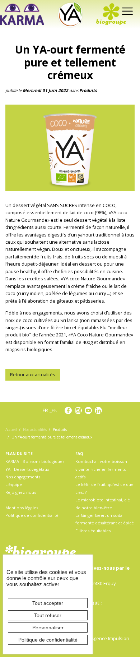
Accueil (11, 429)
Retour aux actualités (32, 374)
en (54, 410)
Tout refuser (47, 615)
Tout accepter (47, 603)
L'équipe (13, 484)
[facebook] (68, 410)
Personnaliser (48, 627)
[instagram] (78, 410)
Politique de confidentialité (32, 515)
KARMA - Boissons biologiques (34, 461)
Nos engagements (22, 476)
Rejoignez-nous (20, 492)
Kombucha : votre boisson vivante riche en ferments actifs (101, 469)
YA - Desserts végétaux (27, 469)
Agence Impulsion (110, 638)
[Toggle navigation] (126, 10)
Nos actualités (35, 429)
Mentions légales (21, 507)
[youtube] (88, 410)
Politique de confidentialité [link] (48, 640)
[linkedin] (98, 410)
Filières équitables (93, 530)
